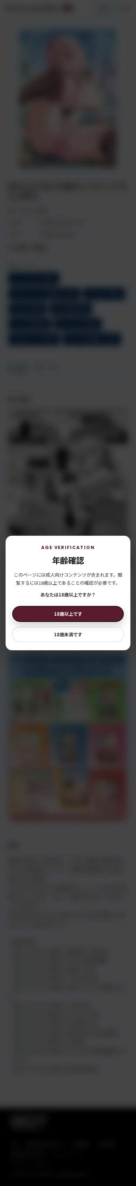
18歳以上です (68, 613)
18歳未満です (68, 634)
